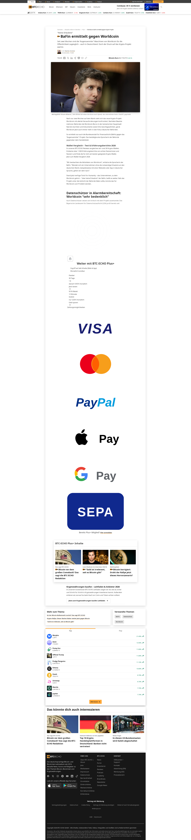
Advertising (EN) (120, 768)
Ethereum (59, 7)
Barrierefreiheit (86, 778)
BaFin (118, 616)
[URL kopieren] (86, 58)
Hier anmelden (106, 533)
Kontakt (117, 765)
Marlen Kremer (70, 51)
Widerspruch (96, 809)
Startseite (60, 29)
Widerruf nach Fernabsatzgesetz (128, 805)
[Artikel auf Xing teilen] (75, 58)
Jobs (82, 765)
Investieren (81, 7)
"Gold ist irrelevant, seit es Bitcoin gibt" (60, 622)
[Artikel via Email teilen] (82, 58)
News (99, 760)
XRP (66, 7)
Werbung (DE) (119, 772)
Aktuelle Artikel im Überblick (72, 29)
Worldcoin (119, 622)
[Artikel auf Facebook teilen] (64, 58)
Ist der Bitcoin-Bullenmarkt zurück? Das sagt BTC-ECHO (66, 615)
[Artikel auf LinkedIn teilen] (71, 58)
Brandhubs (101, 779)
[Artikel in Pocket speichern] (79, 58)
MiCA (89, 7)
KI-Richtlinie (84, 794)
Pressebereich (119, 775)
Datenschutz (128, 616)
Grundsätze (84, 781)
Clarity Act (96, 7)
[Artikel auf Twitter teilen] (68, 58)
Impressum (84, 772)
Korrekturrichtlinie (87, 791)
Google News (102, 785)
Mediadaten (84, 768)
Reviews (100, 769)
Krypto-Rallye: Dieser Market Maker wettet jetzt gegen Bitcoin (68, 618)
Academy (100, 776)
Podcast (100, 772)
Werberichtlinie (86, 788)
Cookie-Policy (85, 805)
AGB (91, 817)
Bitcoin (51, 7)
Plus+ (83, 29)
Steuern (72, 7)
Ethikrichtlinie (85, 784)
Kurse (99, 763)
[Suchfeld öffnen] (161, 7)
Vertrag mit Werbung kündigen (103, 805)
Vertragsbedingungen (59, 805)
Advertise (148, 1)
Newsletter (101, 782)
